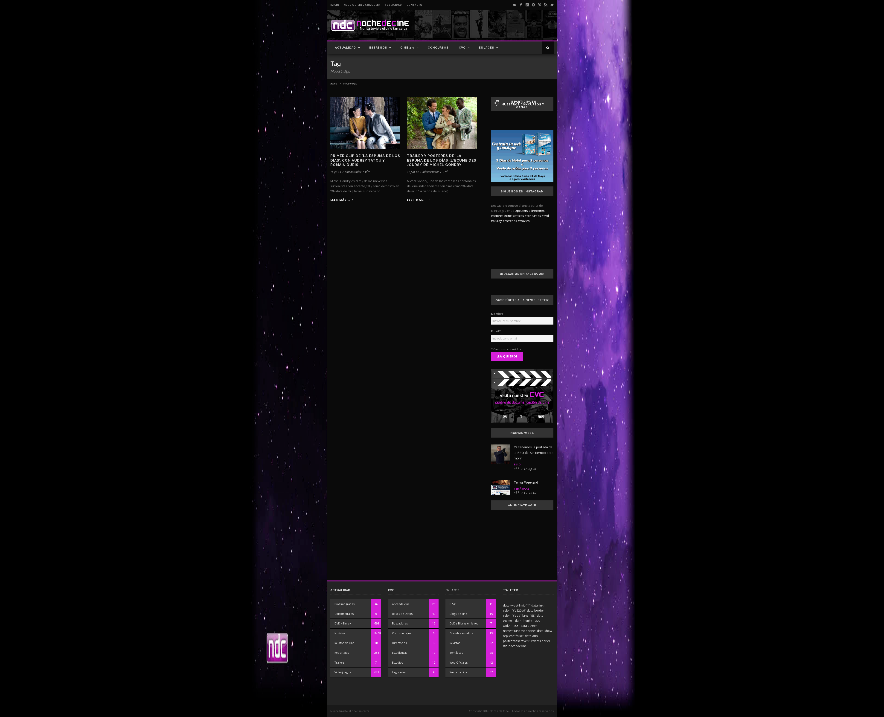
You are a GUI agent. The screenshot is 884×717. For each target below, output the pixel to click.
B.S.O (517, 464)
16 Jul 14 (335, 172)
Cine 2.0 (407, 47)
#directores (537, 211)
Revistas (455, 643)
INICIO (334, 4)
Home (333, 83)
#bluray (496, 221)
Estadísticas (399, 653)
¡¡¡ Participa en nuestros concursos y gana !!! (523, 104)
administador (353, 172)
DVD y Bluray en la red (464, 623)
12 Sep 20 (530, 469)
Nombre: (497, 314)
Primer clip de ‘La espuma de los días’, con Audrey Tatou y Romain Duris (365, 160)
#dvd (545, 216)
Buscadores (400, 623)
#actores (497, 216)
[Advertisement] (500, 29)
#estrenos (510, 221)
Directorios (399, 643)
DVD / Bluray (342, 623)
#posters (521, 211)
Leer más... (340, 199)
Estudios (397, 663)
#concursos (533, 216)
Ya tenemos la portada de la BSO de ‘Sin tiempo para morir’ (533, 452)
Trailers (339, 663)
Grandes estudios (461, 633)
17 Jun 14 (413, 172)
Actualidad (345, 47)
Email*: (496, 331)
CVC (462, 47)
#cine (508, 216)
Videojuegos (342, 672)
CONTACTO (414, 4)
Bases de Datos (402, 614)
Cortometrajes (344, 614)
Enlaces (486, 47)
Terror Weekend (526, 482)
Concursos (438, 47)
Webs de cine (458, 672)
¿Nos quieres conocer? (362, 4)
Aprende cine (401, 604)
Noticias (339, 633)
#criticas (518, 216)
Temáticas (521, 488)
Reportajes (341, 653)
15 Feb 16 (530, 493)
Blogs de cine (458, 614)
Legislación (399, 672)
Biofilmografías (344, 604)
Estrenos (378, 47)
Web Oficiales (459, 663)
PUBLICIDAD (393, 4)
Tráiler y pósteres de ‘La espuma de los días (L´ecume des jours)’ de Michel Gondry (441, 160)
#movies (524, 221)
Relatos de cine (344, 643)
